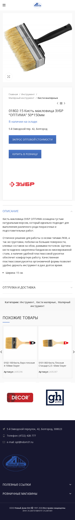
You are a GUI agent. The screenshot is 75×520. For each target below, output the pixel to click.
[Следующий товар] (64, 103)
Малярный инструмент (22, 97)
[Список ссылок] (37, 429)
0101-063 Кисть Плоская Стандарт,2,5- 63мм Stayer (52, 364)
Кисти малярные (48, 97)
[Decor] (20, 397)
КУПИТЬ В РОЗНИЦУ (25, 154)
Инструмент (28, 94)
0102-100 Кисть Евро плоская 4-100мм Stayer (19, 364)
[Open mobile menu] (4, 5)
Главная (13, 94)
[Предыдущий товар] (57, 103)
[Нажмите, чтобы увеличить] (8, 76)
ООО (20, 508)
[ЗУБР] (22, 184)
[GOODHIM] (55, 397)
